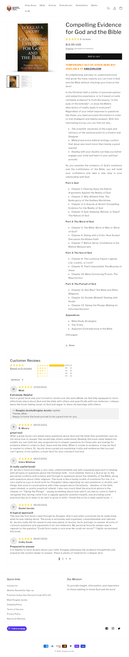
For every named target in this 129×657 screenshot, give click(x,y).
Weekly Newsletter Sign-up (20, 590)
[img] (26, 387)
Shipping (69, 48)
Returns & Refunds (16, 619)
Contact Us (12, 586)
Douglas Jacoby (68, 651)
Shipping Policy (14, 604)
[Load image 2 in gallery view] (26, 82)
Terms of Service (15, 609)
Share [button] (72, 345)
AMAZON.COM (92, 68)
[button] (108, 8)
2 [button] (63, 558)
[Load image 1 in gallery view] (13, 82)
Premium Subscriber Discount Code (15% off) (29, 595)
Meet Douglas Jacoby (17, 600)
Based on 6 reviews (21, 368)
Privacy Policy (14, 614)
